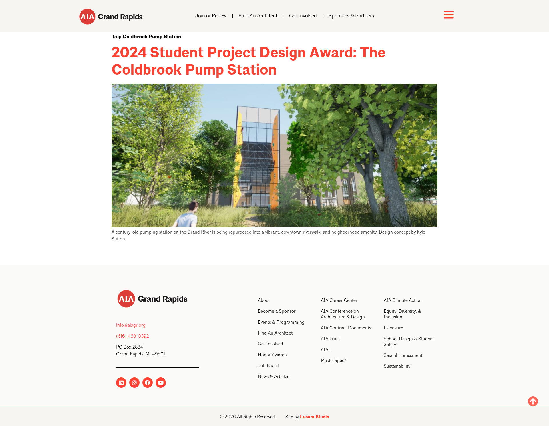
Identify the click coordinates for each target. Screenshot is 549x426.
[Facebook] (147, 382)
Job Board (268, 366)
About (264, 300)
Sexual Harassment (403, 355)
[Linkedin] (121, 382)
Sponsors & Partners (351, 16)
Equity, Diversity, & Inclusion (402, 314)
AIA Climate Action (403, 300)
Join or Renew (211, 16)
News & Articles (273, 377)
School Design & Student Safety (409, 342)
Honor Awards (272, 355)
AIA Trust (330, 339)
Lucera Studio (314, 417)
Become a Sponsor (277, 311)
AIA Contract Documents (346, 328)
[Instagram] (134, 382)
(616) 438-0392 (132, 336)
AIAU (326, 350)
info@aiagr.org (131, 325)
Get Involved (303, 16)
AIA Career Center (339, 300)
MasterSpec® (334, 361)
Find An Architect (257, 16)
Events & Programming (281, 322)
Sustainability (397, 366)
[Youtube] (161, 382)
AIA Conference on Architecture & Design (343, 314)
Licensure (393, 328)
